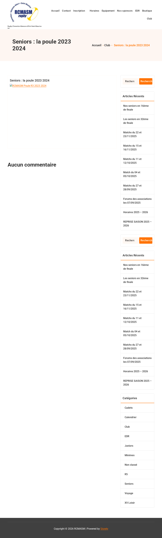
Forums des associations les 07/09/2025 (137, 200)
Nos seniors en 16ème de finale (136, 107)
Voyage (129, 493)
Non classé (131, 464)
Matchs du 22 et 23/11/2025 (132, 134)
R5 (126, 474)
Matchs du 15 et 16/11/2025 (132, 147)
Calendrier (131, 417)
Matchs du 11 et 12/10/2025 (132, 161)
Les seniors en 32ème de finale (135, 121)
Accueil (96, 45)
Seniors (129, 483)
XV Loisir (130, 502)
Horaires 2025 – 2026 (135, 212)
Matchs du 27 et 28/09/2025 (132, 187)
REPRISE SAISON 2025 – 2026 (137, 223)
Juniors (129, 445)
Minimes (129, 455)
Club (107, 45)
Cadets (129, 407)
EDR (127, 436)
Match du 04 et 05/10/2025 (131, 174)
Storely (104, 528)
